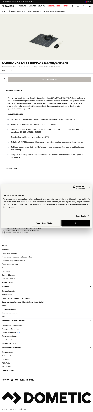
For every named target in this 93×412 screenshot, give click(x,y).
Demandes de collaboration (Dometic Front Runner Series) (23, 302)
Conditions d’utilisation (10, 340)
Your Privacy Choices (44, 223)
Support (5, 245)
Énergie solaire (33, 11)
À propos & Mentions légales (13, 321)
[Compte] (83, 6)
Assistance (5, 250)
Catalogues (13, 271)
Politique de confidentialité (12, 325)
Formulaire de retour (9, 253)
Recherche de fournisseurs (11, 356)
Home (3, 11)
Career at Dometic (15, 370)
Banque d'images (15, 275)
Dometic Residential (16, 309)
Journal (41, 6)
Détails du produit (14, 90)
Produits (22, 6)
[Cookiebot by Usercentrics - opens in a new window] (75, 187)
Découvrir (6, 287)
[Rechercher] (72, 6)
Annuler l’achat (7, 282)
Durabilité (5, 359)
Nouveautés (13, 367)
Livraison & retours (8, 279)
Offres (65, 6)
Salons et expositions (9, 313)
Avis (3, 316)
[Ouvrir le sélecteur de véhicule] (78, 6)
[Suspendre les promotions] (3, 1)
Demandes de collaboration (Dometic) (15, 298)
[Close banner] (89, 187)
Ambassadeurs (7, 295)
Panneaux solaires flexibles (54, 11)
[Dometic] (8, 6)
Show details (81, 216)
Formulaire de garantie (10, 264)
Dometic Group (14, 352)
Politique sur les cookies (10, 329)
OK (76, 223)
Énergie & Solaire (16, 11)
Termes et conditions (9, 336)
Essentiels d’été (54, 6)
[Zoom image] (46, 37)
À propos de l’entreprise (11, 348)
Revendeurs (6, 268)
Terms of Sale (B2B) (9, 343)
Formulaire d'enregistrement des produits (17, 257)
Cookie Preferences (9, 333)
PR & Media (13, 363)
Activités (32, 6)
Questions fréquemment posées (13, 261)
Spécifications (12, 169)
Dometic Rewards (8, 291)
